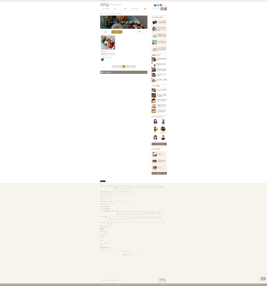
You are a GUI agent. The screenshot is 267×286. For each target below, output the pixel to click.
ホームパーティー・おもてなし (106, 194)
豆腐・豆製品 (118, 214)
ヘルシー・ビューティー (105, 196)
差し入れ (112, 191)
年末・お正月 (103, 203)
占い (101, 238)
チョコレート (132, 216)
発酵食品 (159, 212)
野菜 (156, 212)
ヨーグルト (138, 211)
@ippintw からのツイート (128, 254)
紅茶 (164, 222)
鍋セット (123, 214)
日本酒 (111, 222)
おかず (133, 212)
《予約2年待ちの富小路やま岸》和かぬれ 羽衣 (108, 54)
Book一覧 (109, 280)
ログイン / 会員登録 (155, 8)
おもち (113, 203)
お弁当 (129, 214)
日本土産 (130, 191)
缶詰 (126, 214)
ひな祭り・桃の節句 (104, 206)
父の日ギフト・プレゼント (128, 189)
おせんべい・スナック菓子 (140, 218)
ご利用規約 (117, 284)
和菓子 (133, 218)
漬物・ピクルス (132, 211)
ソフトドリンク (154, 222)
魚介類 (149, 212)
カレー (147, 214)
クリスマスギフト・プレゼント (129, 187)
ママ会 (119, 194)
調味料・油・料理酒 (119, 211)
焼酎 (114, 222)
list (106, 181)
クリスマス (102, 201)
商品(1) (116, 31)
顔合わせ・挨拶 (117, 191)
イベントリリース (103, 243)
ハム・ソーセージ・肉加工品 (142, 212)
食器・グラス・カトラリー (105, 226)
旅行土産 (126, 191)
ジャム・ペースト (151, 211)
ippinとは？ (165, 5)
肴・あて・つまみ (161, 214)
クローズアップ (103, 235)
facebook (155, 5)
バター (156, 211)
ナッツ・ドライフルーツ (123, 212)
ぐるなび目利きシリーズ (110, 284)
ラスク (153, 216)
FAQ (126, 284)
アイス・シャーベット (149, 218)
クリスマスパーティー (126, 201)
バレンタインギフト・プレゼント (148, 187)
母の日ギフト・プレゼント (118, 189)
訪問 (109, 191)
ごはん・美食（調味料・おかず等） (107, 211)
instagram (161, 5)
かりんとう (156, 218)
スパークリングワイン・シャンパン (127, 222)
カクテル (144, 222)
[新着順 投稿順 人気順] (142, 31)
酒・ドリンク (103, 222)
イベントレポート (103, 233)
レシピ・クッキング (131, 194)
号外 (101, 245)
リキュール (149, 222)
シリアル (142, 211)
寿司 (132, 214)
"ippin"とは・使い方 (115, 280)
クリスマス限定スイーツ (110, 201)
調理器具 (102, 228)
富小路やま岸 (103, 51)
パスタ (130, 212)
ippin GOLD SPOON (104, 247)
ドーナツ (110, 218)
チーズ (117, 212)
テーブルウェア (103, 231)
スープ (143, 214)
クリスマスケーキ (119, 201)
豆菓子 (160, 218)
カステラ (130, 218)
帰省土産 (122, 191)
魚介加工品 (153, 212)
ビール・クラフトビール (138, 222)
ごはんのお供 (126, 211)
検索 (165, 8)
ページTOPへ (263, 283)
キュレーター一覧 (103, 280)
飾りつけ (125, 194)
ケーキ (110, 216)
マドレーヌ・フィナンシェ (117, 218)
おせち (108, 203)
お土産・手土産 (103, 191)
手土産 (115, 194)
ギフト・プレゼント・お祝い (106, 186)
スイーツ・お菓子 (103, 216)
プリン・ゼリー (138, 216)
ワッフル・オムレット (159, 216)
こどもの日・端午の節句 (105, 208)
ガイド (101, 240)
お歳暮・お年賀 (138, 187)
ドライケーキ (125, 218)
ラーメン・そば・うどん (153, 214)
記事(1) (105, 31)
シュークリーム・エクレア (146, 216)
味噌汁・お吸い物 (137, 214)
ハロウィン (102, 199)
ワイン (108, 222)
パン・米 (145, 211)
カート (162, 8)
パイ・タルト (114, 216)
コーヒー (161, 222)
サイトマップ (122, 284)
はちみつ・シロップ (162, 211)
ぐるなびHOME (102, 284)
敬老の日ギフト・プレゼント (118, 187)
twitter (158, 5)
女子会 (122, 194)
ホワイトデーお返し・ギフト (160, 187)
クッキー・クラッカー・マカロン (123, 216)
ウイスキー (118, 222)
